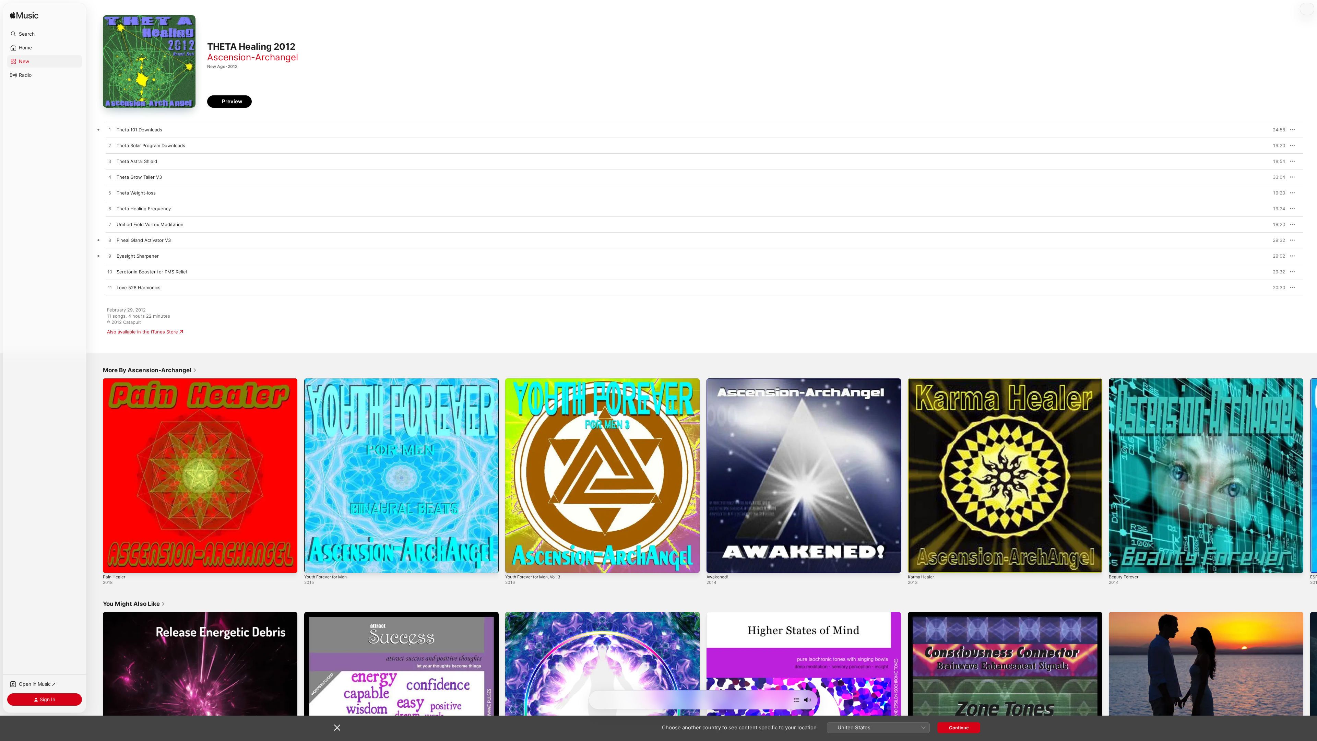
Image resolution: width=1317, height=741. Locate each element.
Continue (959, 727)
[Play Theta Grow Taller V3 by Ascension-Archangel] (110, 177)
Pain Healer (115, 381)
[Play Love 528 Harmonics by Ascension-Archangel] (110, 288)
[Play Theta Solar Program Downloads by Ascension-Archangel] (110, 146)
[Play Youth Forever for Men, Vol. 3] (514, 564)
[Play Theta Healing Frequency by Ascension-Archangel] (110, 209)
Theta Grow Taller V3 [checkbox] (139, 177)
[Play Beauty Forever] (1117, 564)
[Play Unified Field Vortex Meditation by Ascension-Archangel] (110, 225)
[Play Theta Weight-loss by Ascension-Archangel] (110, 193)
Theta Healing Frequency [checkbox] (144, 208)
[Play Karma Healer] (916, 564)
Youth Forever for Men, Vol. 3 (537, 381)
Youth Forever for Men (328, 381)
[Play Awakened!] (715, 564)
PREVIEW (1277, 130)
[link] (150, 370)
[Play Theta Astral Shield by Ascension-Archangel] (110, 161)
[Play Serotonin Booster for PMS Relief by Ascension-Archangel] (110, 272)
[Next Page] (1310, 475)
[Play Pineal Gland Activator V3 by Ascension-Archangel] (110, 240)
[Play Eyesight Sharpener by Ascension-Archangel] (110, 256)
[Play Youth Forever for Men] (313, 564)
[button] (45, 34)
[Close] (337, 728)
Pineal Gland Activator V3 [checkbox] (144, 240)
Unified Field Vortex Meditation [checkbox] (150, 224)
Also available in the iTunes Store (142, 331)
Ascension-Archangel (252, 57)
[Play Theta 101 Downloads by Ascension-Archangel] (110, 130)
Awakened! (718, 381)
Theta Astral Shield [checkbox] (137, 161)
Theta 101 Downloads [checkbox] (139, 129)
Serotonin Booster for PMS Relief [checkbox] (152, 271)
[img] (24, 16)
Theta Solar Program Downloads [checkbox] (151, 145)
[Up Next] (797, 700)
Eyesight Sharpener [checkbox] (138, 256)
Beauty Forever (1125, 381)
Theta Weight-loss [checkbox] (136, 193)
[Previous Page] (96, 475)
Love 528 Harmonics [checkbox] (139, 287)
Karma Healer (922, 381)
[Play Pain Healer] (111, 564)
